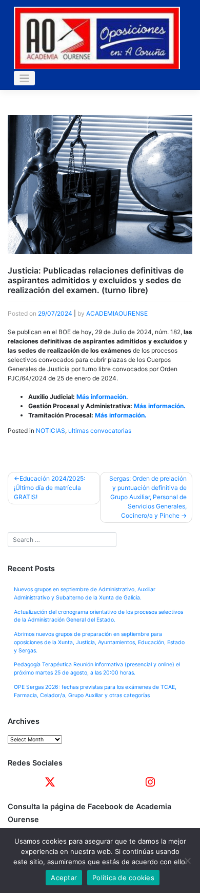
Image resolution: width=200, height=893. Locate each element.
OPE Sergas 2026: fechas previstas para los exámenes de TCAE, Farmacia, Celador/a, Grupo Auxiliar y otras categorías (95, 691)
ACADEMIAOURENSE (117, 313)
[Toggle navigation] (24, 78)
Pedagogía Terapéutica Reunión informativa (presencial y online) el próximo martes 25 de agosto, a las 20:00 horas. (97, 668)
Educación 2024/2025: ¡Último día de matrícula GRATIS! (49, 488)
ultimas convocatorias (99, 430)
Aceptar (64, 877)
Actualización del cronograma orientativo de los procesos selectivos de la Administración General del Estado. (98, 616)
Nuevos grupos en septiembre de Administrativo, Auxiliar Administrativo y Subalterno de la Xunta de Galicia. (84, 593)
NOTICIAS (50, 430)
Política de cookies (123, 877)
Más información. (102, 396)
